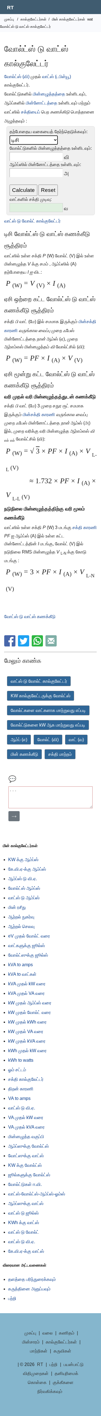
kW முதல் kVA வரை (26, 1041)
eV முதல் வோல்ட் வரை (29, 936)
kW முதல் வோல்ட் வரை (29, 1012)
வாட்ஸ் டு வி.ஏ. (21, 1108)
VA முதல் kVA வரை (26, 1127)
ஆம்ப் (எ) (19, 739)
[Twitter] (24, 645)
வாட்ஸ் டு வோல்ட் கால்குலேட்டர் (32, 221)
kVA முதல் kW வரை (26, 983)
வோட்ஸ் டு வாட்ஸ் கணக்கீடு (30, 616)
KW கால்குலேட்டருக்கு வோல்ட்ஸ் (40, 695)
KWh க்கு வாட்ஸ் (23, 1222)
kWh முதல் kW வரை (27, 1050)
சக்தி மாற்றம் (60, 754)
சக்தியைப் (30, 112)
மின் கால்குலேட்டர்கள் (68, 19)
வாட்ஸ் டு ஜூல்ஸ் (23, 1213)
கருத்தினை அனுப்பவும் (29, 1288)
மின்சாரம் (31, 1342)
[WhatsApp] (38, 645)
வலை (47, 1333)
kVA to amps (20, 964)
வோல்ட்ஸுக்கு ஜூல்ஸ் (28, 955)
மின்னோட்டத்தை (41, 103)
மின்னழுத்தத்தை (49, 94)
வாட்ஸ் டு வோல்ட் (23, 1232)
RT (10, 7)
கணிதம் (66, 1333)
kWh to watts (20, 1060)
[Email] (51, 645)
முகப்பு (9, 19)
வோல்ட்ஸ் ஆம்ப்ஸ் (24, 888)
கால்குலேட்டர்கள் (33, 19)
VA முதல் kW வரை (25, 1117)
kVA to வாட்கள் (22, 974)
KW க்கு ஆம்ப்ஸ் (23, 859)
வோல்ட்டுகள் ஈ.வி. (25, 1184)
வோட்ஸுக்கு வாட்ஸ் (26, 1155)
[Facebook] (10, 645)
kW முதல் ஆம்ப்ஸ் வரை (29, 1002)
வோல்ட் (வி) (48, 739)
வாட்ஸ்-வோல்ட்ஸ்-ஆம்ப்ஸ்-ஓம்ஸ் (36, 1194)
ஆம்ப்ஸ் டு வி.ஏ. (22, 878)
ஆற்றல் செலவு (21, 926)
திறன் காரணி (20, 1088)
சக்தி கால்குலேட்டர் (25, 1079)
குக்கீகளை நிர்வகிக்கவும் (55, 1387)
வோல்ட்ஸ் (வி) (16, 76)
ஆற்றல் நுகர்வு (21, 916)
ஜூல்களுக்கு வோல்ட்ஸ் (29, 1174)
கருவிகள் (62, 1351)
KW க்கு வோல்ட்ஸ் (25, 1165)
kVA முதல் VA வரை (26, 993)
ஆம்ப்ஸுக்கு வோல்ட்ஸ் (28, 1146)
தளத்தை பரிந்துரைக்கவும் (32, 1279)
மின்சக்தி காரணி (39, 414)
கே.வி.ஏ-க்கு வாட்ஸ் (26, 1251)
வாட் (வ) (76, 739)
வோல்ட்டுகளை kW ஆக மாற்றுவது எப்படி (48, 725)
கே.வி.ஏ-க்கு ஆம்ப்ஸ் (27, 869)
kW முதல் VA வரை (25, 1031)
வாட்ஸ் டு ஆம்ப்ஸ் (24, 897)
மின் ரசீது (17, 907)
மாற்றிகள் (38, 1351)
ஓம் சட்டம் (17, 1069)
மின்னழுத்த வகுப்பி (26, 1136)
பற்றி (12, 1298)
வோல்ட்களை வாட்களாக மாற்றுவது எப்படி (48, 710)
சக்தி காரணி (84, 527)
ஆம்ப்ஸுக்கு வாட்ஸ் (25, 1203)
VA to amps (19, 1098)
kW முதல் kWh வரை (27, 1022)
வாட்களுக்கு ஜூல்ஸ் (26, 945)
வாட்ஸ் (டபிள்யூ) (56, 76)
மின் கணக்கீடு (24, 754)
